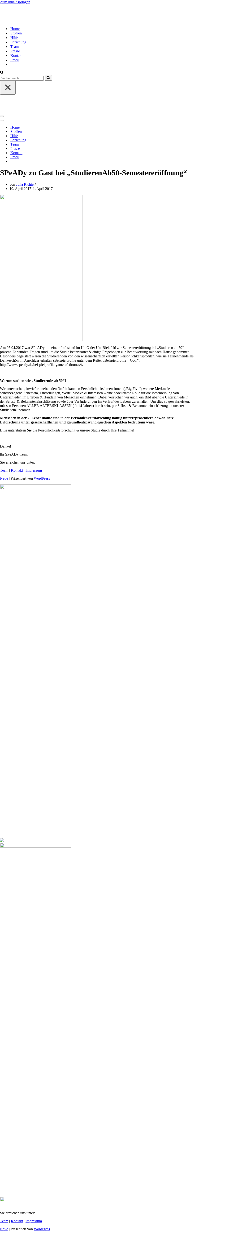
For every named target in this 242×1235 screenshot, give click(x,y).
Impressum (34, 470)
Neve (4, 478)
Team (14, 47)
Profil (14, 60)
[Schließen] (8, 88)
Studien (16, 33)
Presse (15, 51)
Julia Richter (25, 184)
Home (15, 29)
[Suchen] (2, 73)
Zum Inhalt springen (15, 2)
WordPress (42, 478)
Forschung (18, 42)
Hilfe (14, 38)
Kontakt (16, 56)
